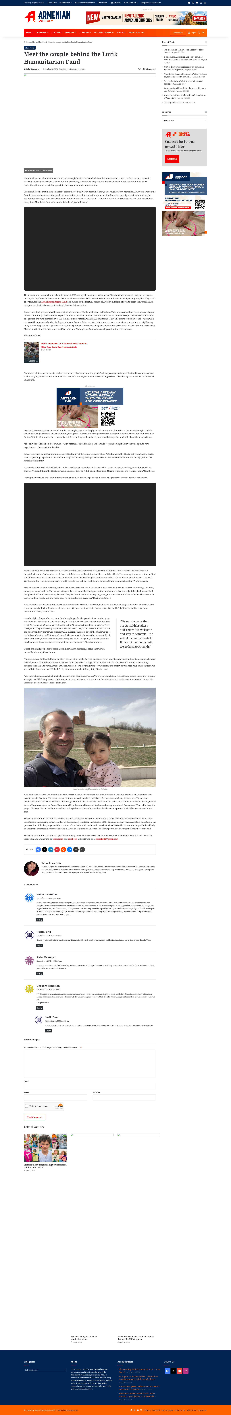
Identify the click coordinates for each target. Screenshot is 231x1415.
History (148, 1410)
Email (26, 1092)
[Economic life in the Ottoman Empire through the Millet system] (139, 1234)
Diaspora (41, 32)
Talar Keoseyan (32, 69)
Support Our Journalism (151, 2)
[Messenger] (69, 849)
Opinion (69, 32)
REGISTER (172, 159)
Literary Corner (102, 32)
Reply (39, 920)
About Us (51, 2)
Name (26, 1081)
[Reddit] (63, 849)
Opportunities (115, 2)
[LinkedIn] (50, 849)
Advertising (102, 2)
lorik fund (52, 1017)
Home (28, 42)
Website (96, 1092)
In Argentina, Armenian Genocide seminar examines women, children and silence (138, 1377)
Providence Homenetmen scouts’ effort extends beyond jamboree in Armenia (137, 1395)
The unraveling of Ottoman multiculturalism (84, 1337)
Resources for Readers (84, 2)
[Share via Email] (76, 849)
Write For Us (180, 1410)
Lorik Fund (44, 931)
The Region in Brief (172, 102)
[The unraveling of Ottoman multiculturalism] (92, 1234)
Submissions (64, 2)
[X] (44, 849)
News (28, 32)
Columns (84, 32)
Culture (56, 32)
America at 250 (136, 32)
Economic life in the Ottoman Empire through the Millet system (136, 1337)
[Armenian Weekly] (47, 17)
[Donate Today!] (90, 407)
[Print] (82, 849)
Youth (120, 32)
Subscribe (178, 33)
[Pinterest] (57, 849)
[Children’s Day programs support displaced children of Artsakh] (45, 1148)
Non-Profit (42, 42)
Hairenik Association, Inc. (67, 1410)
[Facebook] (38, 849)
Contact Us (202, 1410)
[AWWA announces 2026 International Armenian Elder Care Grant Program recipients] (31, 352)
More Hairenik (130, 2)
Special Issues (167, 1410)
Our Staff (156, 1410)
